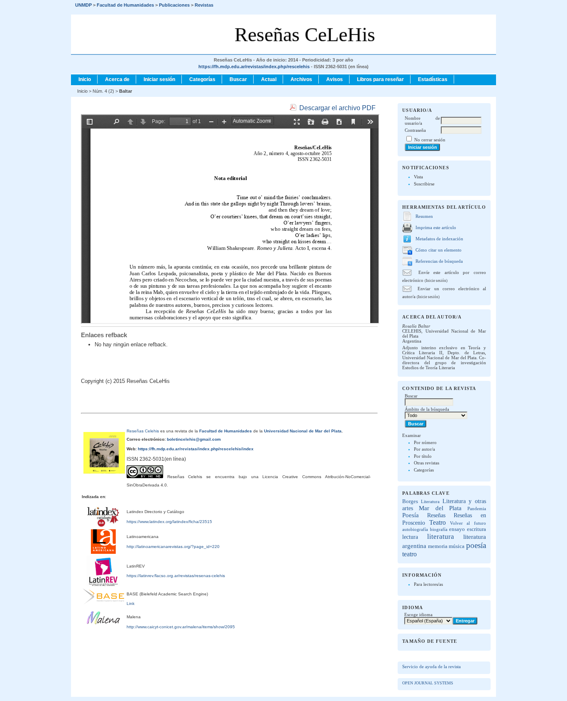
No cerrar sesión (429, 139)
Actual (268, 79)
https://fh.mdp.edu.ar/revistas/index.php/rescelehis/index (195, 449)
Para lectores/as (428, 584)
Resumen (424, 216)
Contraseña (415, 130)
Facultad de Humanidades (225, 431)
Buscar (238, 79)
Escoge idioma (418, 614)
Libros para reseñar (380, 79)
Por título (423, 456)
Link (130, 603)
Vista (418, 176)
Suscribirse (424, 183)
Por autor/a (424, 449)
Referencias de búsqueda (439, 261)
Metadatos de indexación (439, 238)
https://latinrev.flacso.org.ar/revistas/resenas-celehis (176, 575)
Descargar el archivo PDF (337, 107)
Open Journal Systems (427, 683)
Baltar (125, 91)
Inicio (84, 79)
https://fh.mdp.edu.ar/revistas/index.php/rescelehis (254, 66)
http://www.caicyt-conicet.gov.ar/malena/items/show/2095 (181, 626)
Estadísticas (432, 79)
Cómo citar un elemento (438, 249)
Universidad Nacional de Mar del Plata (303, 431)
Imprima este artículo (435, 227)
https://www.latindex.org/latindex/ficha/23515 (169, 521)
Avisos (334, 79)
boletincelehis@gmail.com (193, 439)
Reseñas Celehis (143, 431)
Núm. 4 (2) (103, 91)
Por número (425, 442)
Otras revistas (426, 462)
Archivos (301, 79)
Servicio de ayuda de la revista (431, 666)
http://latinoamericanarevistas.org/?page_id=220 (173, 546)
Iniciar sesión (159, 79)
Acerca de (117, 79)
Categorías (424, 469)
